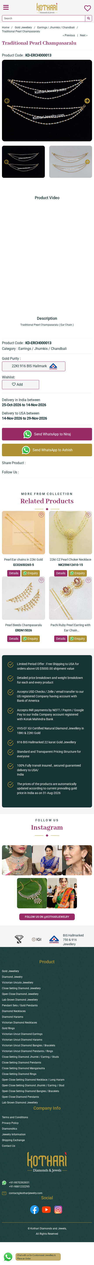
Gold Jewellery (23, 27)
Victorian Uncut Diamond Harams (22, 1039)
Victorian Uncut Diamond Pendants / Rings (27, 1051)
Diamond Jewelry (12, 976)
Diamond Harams (12, 1016)
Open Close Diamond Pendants (20, 1096)
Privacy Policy (10, 1123)
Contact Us (8, 1145)
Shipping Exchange (13, 1140)
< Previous (69, 35)
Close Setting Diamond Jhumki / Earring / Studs (30, 1056)
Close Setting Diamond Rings (19, 1074)
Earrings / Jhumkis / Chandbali (56, 27)
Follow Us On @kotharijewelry (47, 916)
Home (5, 27)
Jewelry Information (14, 1134)
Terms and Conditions (15, 1117)
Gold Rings (8, 1028)
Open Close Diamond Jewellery (20, 994)
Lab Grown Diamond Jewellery (20, 999)
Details (13, 573)
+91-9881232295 (19, 1186)
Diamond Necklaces (14, 1011)
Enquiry (33, 573)
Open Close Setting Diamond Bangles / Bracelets (30, 1091)
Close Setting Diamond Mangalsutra (23, 1068)
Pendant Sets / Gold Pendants (20, 1005)
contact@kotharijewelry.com (25, 1193)
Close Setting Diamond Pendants (21, 1062)
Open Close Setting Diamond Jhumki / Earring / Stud (33, 1085)
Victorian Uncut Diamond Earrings (22, 1034)
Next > (83, 35)
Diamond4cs (9, 1128)
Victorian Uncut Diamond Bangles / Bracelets (28, 1045)
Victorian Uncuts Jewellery (17, 982)
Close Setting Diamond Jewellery (21, 988)
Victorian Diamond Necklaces (19, 1022)
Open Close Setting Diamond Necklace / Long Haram (33, 1079)
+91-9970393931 (19, 1182)
